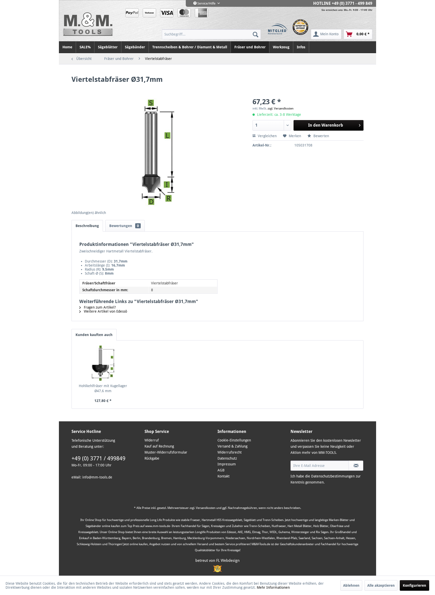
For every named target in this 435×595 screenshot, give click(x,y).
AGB (221, 470)
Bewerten (320, 136)
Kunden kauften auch (94, 335)
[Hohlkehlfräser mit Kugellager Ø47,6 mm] (103, 363)
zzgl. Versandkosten (281, 108)
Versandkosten (205, 508)
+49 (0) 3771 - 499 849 (352, 3)
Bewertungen (124, 226)
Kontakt (224, 476)
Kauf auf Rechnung (159, 446)
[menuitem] (211, 34)
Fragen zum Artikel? (99, 307)
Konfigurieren (414, 585)
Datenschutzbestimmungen (333, 476)
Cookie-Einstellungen (234, 440)
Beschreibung (87, 226)
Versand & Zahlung (232, 446)
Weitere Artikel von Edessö (105, 311)
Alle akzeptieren (381, 585)
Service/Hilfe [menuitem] (206, 3)
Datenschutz (227, 458)
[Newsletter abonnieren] (356, 466)
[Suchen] (255, 34)
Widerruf (151, 440)
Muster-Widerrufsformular (165, 452)
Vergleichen (267, 136)
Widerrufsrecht (230, 452)
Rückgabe (151, 458)
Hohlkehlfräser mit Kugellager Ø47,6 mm (103, 388)
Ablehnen (351, 585)
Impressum (227, 464)
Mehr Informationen (273, 587)
